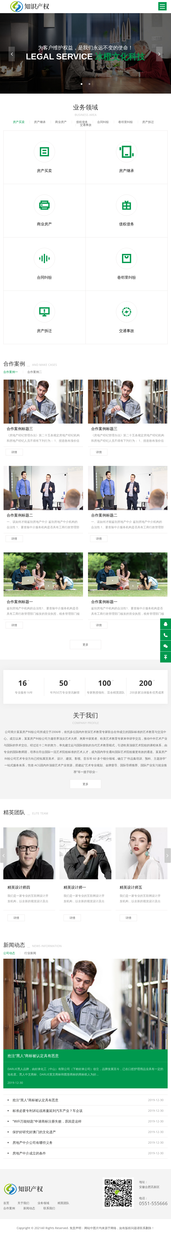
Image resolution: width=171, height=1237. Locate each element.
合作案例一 (10, 372)
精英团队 (63, 1203)
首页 (6, 1203)
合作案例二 (34, 372)
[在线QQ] (165, 623)
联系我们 (49, 1208)
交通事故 (86, 125)
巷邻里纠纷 (125, 122)
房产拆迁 (148, 122)
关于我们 (23, 1203)
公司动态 (9, 953)
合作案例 (9, 1208)
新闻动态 (29, 1208)
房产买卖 (19, 122)
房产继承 (40, 122)
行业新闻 (30, 953)
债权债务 (82, 122)
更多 (85, 644)
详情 (14, 452)
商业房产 (61, 122)
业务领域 (43, 1203)
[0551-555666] (165, 635)
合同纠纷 (103, 122)
